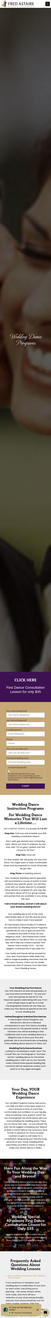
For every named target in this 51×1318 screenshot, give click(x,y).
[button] (25, 1276)
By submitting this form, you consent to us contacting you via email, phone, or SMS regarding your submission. (25, 777)
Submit (25, 786)
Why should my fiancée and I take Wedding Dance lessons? (26, 1277)
